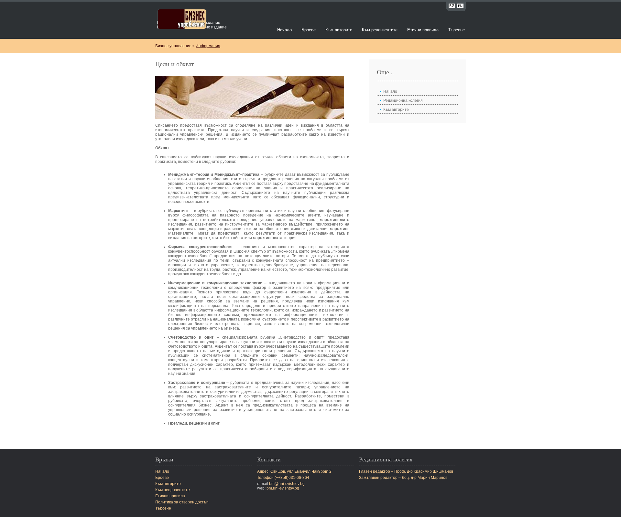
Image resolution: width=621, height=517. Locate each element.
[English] (460, 7)
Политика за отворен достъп (182, 502)
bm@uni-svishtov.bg (287, 483)
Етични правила (423, 29)
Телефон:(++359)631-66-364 (283, 477)
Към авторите (338, 29)
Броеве (308, 29)
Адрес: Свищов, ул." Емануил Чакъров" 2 (294, 471)
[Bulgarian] (452, 7)
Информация (208, 46)
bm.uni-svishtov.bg (283, 488)
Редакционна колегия (403, 100)
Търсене (456, 29)
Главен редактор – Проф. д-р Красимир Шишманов (406, 471)
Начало (284, 29)
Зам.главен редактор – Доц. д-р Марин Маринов (403, 477)
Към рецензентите (380, 29)
